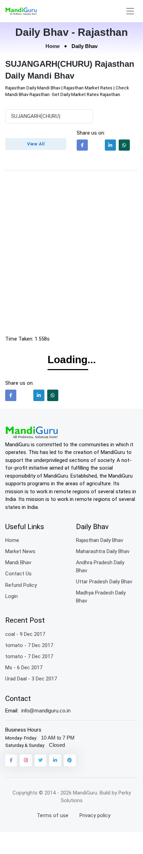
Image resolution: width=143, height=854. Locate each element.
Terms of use (52, 815)
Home (52, 46)
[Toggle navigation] (130, 11)
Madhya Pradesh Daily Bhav (101, 597)
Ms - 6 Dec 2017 (23, 667)
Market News (20, 551)
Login (11, 596)
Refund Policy (21, 585)
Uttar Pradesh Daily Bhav (104, 581)
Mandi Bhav (18, 562)
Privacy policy (94, 815)
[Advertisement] (71, 254)
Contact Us (18, 573)
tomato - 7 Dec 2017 (29, 645)
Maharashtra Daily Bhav (102, 551)
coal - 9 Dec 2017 (25, 634)
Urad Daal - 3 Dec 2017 (31, 679)
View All (35, 143)
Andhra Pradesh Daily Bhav (100, 566)
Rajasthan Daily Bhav (99, 540)
